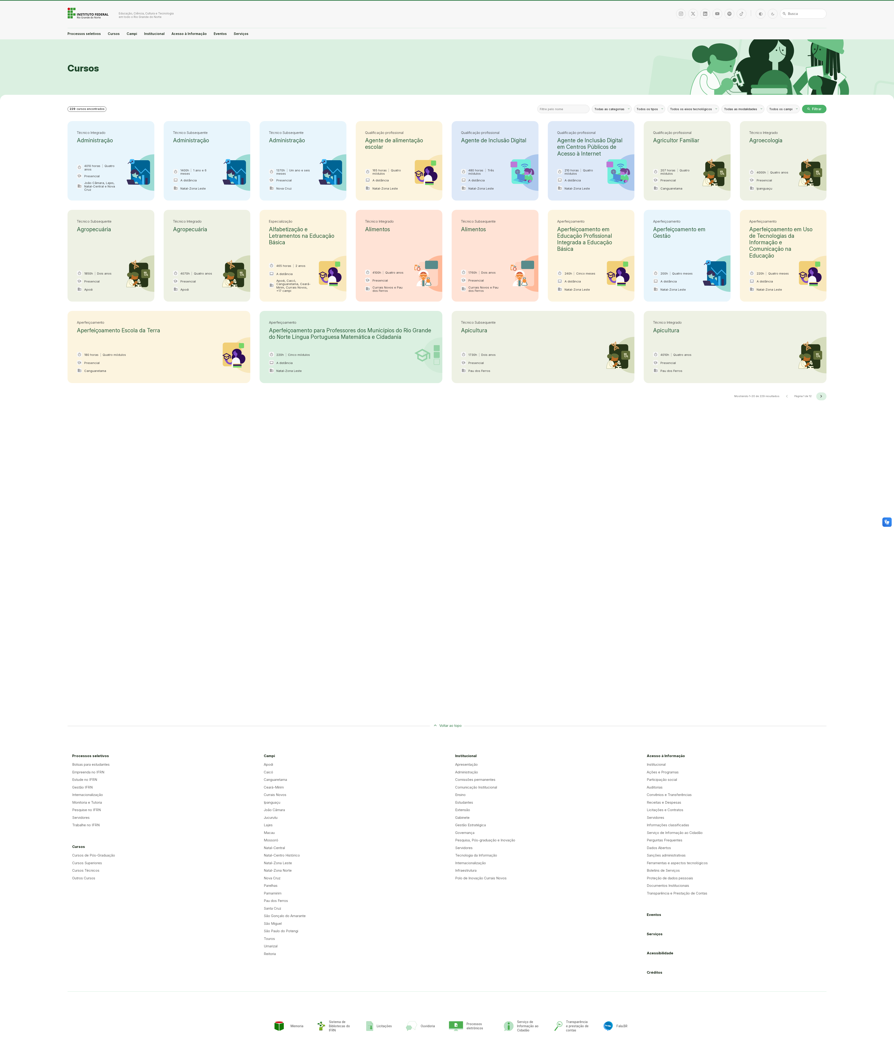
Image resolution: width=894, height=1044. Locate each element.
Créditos (654, 972)
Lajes (268, 825)
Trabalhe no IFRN (86, 825)
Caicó (268, 772)
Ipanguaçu (272, 802)
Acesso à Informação (189, 34)
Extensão (462, 810)
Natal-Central (274, 848)
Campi (132, 34)
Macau (269, 832)
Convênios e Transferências (669, 794)
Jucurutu (271, 817)
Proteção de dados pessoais (670, 878)
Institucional (154, 34)
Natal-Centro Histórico (282, 855)
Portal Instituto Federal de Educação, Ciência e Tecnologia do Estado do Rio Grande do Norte (88, 13)
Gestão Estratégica (470, 825)
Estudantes (464, 802)
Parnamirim (272, 893)
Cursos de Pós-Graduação (93, 855)
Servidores (81, 817)
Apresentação (466, 764)
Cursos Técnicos (85, 870)
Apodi (268, 764)
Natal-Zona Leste (278, 863)
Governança (464, 832)
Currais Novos (275, 794)
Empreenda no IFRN (88, 772)
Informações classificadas (668, 825)
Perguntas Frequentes (664, 840)
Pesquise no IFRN (86, 810)
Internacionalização (87, 794)
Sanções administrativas (666, 855)
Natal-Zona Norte (278, 870)
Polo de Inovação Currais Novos (481, 878)
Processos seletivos (84, 34)
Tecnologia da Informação (476, 855)
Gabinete (462, 817)
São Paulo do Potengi (281, 931)
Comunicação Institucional (476, 787)
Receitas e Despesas (664, 802)
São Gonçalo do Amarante (285, 916)
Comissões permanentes (475, 779)
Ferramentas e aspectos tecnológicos (677, 863)
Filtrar (814, 109)
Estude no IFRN (84, 779)
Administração (466, 772)
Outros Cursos (83, 878)
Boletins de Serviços (663, 870)
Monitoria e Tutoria (87, 802)
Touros (269, 938)
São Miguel (273, 923)
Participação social (662, 779)
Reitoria (270, 954)
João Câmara (274, 810)
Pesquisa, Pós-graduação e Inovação (485, 840)
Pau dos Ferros (276, 900)
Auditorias (655, 787)
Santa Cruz (272, 908)
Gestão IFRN (82, 787)
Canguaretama (275, 779)
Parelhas (271, 885)
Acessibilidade (660, 953)
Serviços (241, 34)
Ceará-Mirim (274, 787)
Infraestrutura (466, 870)
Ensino (460, 794)
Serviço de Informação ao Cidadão (675, 832)
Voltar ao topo (450, 725)
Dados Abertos (659, 848)
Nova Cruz (272, 878)
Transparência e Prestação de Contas (677, 893)
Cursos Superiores (87, 863)
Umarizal (271, 946)
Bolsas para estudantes (91, 764)
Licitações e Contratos (665, 810)
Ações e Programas (663, 772)
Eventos (220, 34)
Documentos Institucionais (668, 885)
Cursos (114, 34)
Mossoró (271, 840)
